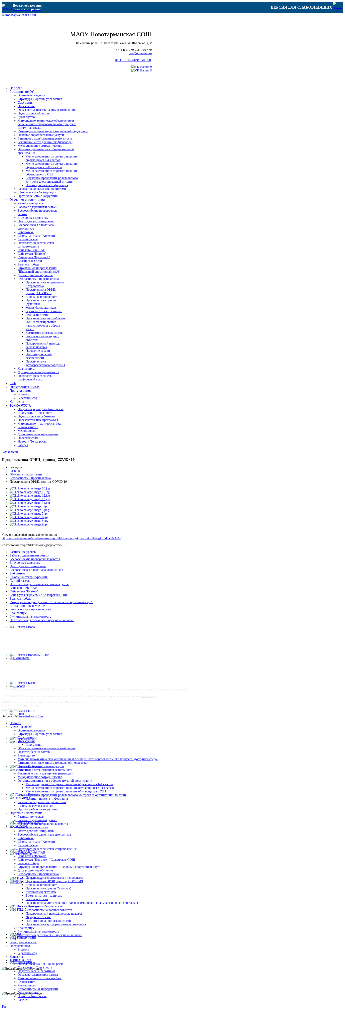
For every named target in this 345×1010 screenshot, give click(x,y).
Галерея (23, 999)
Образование (26, 741)
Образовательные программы (38, 974)
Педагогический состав (34, 752)
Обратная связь (28, 992)
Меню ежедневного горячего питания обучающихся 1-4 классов (69, 784)
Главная (15, 470)
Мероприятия (27, 985)
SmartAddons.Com (30, 716)
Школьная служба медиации (37, 805)
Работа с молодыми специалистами (42, 802)
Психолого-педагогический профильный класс (42, 620)
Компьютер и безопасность (44, 906)
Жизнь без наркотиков (41, 892)
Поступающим (20, 946)
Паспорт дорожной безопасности (48, 920)
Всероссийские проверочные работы (35, 559)
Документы (25, 737)
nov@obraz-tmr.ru (140, 53)
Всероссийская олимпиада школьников (36, 569)
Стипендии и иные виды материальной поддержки (53, 762)
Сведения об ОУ (21, 726)
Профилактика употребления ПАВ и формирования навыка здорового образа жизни (83, 902)
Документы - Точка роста (35, 967)
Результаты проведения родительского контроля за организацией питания (76, 795)
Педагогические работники (36, 971)
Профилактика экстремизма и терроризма (54, 877)
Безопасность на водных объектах (49, 910)
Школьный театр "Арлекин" (29, 577)
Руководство (26, 755)
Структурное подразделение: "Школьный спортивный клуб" (51, 602)
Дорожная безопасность (42, 884)
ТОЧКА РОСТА (21, 960)
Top (4, 1006)
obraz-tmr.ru (148, 696)
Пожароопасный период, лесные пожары (54, 913)
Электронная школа (23, 942)
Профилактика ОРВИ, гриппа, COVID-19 (54, 881)
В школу (23, 949)
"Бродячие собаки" (38, 917)
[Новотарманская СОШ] (19, 15)
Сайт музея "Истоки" (24, 591)
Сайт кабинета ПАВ (23, 587)
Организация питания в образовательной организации (55, 780)
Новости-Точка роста (32, 996)
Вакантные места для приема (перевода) (45, 773)
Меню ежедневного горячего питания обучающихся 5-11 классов (70, 787)
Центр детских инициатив (28, 566)
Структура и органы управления (40, 734)
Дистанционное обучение (27, 605)
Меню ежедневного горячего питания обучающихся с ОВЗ (66, 791)
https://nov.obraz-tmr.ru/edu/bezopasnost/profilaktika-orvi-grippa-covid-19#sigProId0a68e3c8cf (61, 538)
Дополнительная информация (38, 989)
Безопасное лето (37, 899)
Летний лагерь (20, 580)
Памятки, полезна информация (47, 798)
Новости (15, 723)
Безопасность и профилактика (30, 478)
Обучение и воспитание (26, 474)
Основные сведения (31, 730)
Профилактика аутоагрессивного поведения (56, 924)
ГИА (13, 938)
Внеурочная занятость (25, 562)
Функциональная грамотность (30, 616)
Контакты (16, 956)
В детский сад (27, 953)
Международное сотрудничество (40, 777)
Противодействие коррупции (38, 809)
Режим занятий (28, 981)
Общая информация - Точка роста (40, 963)
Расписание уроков (23, 552)
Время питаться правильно (44, 895)
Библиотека (18, 573)
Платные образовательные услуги (41, 766)
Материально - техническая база (39, 978)
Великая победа (20, 598)
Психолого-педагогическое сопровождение (39, 584)
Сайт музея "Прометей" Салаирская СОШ (38, 595)
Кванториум (18, 613)
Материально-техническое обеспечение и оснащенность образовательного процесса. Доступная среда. (88, 759)
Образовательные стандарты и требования (46, 748)
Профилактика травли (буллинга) (48, 888)
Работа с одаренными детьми (29, 555)
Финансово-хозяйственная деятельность (45, 769)
